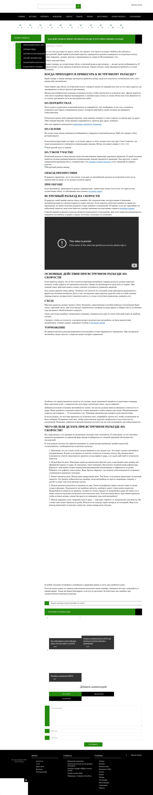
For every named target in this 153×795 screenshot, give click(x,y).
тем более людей (98, 323)
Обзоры (101, 777)
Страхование (103, 785)
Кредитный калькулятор (76, 761)
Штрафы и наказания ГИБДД (62, 676)
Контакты (39, 769)
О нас (38, 764)
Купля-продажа (104, 782)
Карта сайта (40, 766)
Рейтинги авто (104, 766)
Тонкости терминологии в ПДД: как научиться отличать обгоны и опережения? (97, 641)
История (102, 764)
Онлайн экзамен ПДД (75, 773)
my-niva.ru (39, 761)
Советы (101, 772)
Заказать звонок (136, 5)
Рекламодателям (41, 772)
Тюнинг (101, 761)
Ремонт (101, 774)
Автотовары (103, 780)
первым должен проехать (100, 162)
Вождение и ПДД (105, 769)
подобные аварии (126, 208)
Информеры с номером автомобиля (79, 776)
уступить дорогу (95, 191)
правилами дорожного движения (87, 124)
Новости (102, 788)
